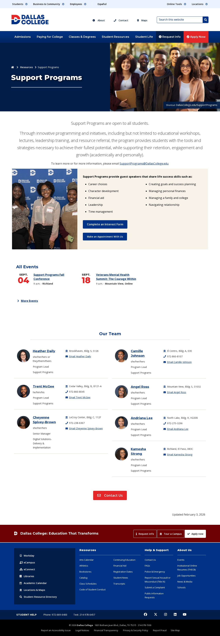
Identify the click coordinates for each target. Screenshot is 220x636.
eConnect (29, 569)
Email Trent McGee (79, 397)
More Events (29, 301)
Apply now (197, 533)
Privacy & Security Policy (135, 630)
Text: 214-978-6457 (84, 614)
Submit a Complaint (155, 587)
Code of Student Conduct (92, 589)
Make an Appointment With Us (105, 236)
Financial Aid (119, 565)
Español (102, 4)
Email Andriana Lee (177, 429)
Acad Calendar (35, 583)
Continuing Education (124, 559)
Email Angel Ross (176, 392)
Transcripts (119, 583)
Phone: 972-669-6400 (55, 614)
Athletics (83, 565)
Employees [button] (76, 4)
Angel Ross (140, 387)
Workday (29, 555)
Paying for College (50, 36)
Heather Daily (44, 351)
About (101, 20)
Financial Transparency (106, 630)
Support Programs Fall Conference (49, 277)
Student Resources (115, 36)
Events (180, 559)
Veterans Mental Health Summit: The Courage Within (118, 277)
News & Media (184, 581)
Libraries (29, 576)
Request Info (171, 36)
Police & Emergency (155, 571)
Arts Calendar (86, 559)
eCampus (29, 562)
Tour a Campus (173, 533)
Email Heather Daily (80, 356)
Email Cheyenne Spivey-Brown (86, 428)
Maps (144, 20)
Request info (146, 533)
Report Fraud (160, 630)
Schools (181, 587)
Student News (120, 577)
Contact (123, 20)
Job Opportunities (186, 575)
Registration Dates (123, 571)
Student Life (144, 36)
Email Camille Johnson (179, 362)
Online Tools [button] (175, 4)
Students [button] (18, 4)
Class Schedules (88, 583)
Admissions (22, 36)
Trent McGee (43, 386)
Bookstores (85, 571)
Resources (26, 67)
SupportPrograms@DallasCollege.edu (144, 163)
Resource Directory (40, 596)
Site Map (175, 630)
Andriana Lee (142, 418)
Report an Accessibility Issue (56, 630)
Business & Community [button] (47, 4)
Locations (34, 590)
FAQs (147, 565)
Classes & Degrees (82, 36)
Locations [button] (198, 4)
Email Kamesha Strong (179, 454)
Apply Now (197, 36)
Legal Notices (82, 630)
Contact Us (113, 495)
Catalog (83, 577)
